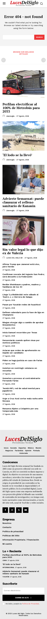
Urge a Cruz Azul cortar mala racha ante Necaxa (23, 399)
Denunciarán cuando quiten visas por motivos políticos (21, 341)
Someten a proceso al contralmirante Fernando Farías (21, 379)
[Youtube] (25, 510)
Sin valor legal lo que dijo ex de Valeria (23, 251)
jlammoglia (10, 116)
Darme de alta (22, 598)
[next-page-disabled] (43, 60)
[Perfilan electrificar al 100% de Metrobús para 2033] (23, 85)
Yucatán (6, 577)
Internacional (8, 567)
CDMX (5, 560)
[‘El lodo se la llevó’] (23, 136)
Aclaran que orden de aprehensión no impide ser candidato (21, 351)
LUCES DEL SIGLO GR (14, 258)
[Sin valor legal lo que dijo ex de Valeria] (23, 230)
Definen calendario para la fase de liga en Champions (23, 313)
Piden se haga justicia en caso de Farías (22, 360)
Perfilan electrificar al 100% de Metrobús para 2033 (21, 107)
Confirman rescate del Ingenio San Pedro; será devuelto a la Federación (23, 275)
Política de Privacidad (30, 604)
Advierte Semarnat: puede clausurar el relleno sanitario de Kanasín (23, 202)
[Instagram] (12, 510)
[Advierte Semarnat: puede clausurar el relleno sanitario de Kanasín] (23, 179)
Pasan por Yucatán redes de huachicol (22, 304)
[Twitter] (19, 510)
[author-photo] (4, 116)
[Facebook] (5, 510)
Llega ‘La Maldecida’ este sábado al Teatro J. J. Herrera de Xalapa (20, 295)
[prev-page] (3, 60)
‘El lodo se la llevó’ (17, 155)
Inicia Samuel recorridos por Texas (20, 332)
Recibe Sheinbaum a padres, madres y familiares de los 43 (21, 285)
